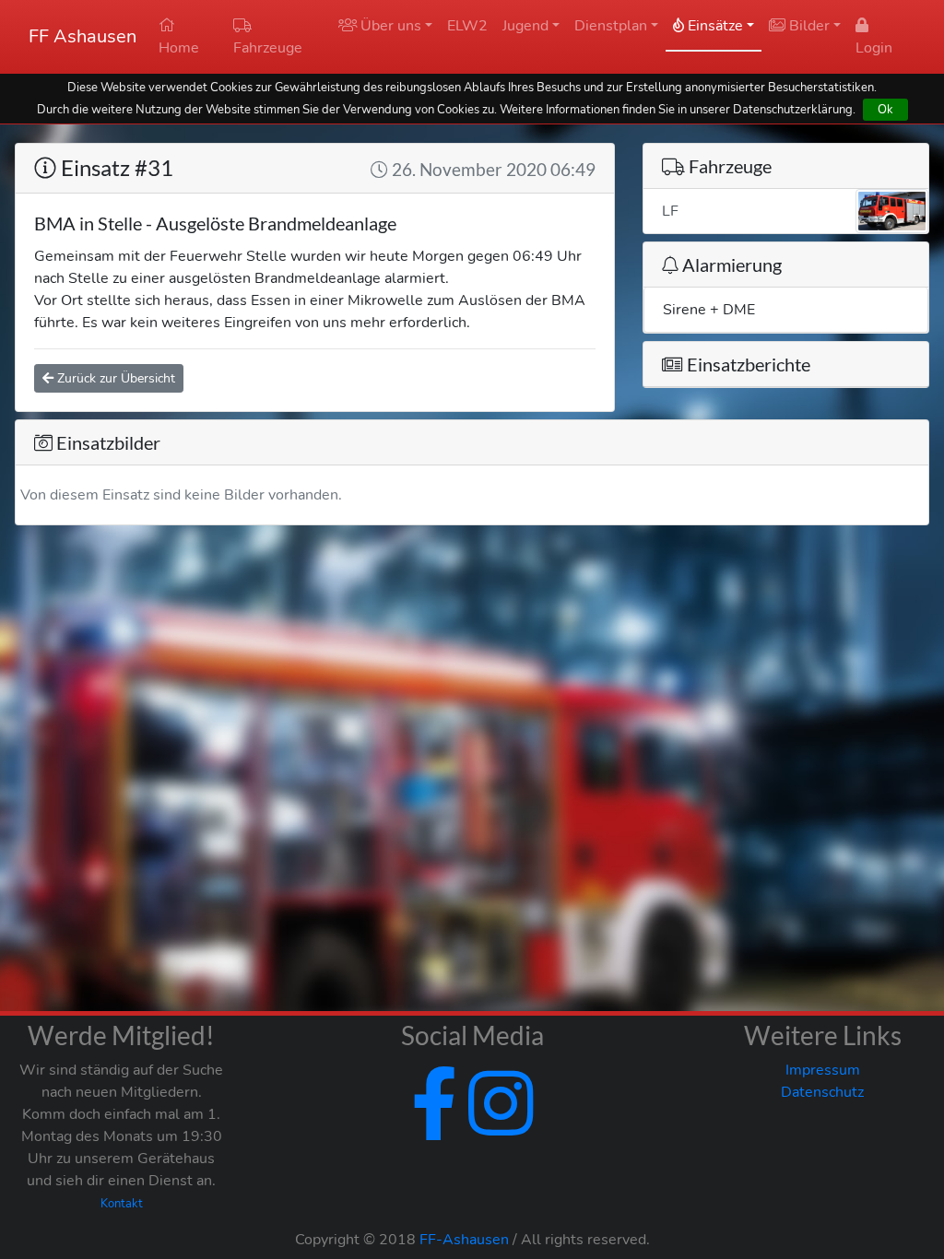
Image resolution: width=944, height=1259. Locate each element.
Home (179, 48)
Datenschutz (822, 1092)
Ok (885, 109)
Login (874, 48)
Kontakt (121, 1203)
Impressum (822, 1070)
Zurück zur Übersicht (114, 378)
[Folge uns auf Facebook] (434, 1126)
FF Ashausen (82, 36)
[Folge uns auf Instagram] (497, 1126)
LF (670, 211)
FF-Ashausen (464, 1240)
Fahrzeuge (267, 48)
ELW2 (467, 26)
